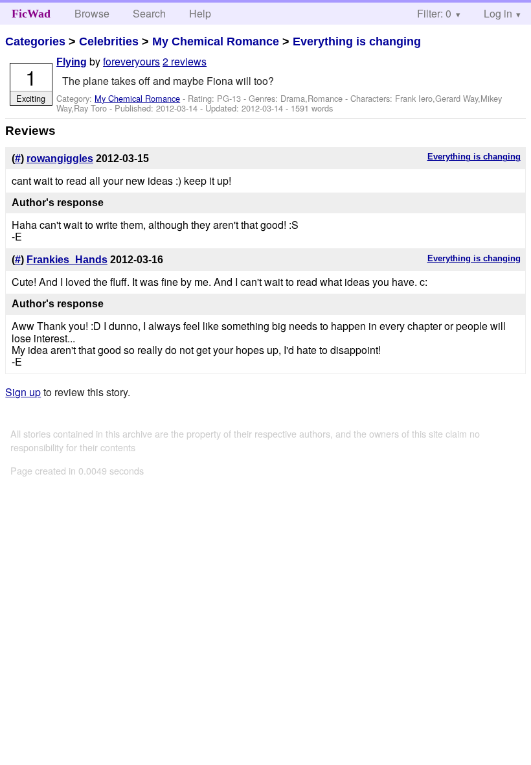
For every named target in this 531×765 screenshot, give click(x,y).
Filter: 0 (434, 13)
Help (200, 13)
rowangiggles (60, 158)
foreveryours (131, 61)
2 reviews (185, 61)
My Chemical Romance (215, 41)
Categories (35, 41)
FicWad (31, 13)
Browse (91, 13)
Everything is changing (357, 41)
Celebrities (109, 41)
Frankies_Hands (67, 259)
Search (149, 13)
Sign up (23, 391)
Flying (71, 61)
